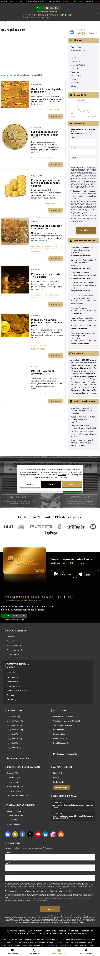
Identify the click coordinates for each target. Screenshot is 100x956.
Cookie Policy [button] (62, 475)
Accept (72, 484)
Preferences (29, 484)
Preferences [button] (63, 477)
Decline (51, 484)
